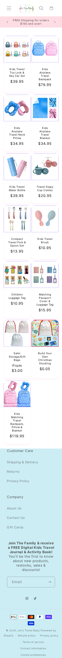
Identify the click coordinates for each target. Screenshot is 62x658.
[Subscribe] (50, 582)
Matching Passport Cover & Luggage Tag (45, 299)
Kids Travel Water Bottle (17, 188)
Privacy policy (49, 635)
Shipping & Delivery (22, 462)
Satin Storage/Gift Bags (17, 357)
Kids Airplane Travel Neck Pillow (17, 133)
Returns (13, 471)
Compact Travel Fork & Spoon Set (17, 242)
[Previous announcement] (7, 22)
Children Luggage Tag (16, 296)
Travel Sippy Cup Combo (45, 188)
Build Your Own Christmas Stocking (45, 358)
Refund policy (27, 635)
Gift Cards (15, 527)
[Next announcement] (55, 22)
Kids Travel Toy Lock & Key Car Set (17, 72)
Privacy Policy (18, 481)
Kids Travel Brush (45, 240)
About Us (14, 508)
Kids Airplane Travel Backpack (45, 74)
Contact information (33, 648)
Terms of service (33, 642)
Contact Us (16, 518)
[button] (9, 8)
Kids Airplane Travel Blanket (45, 133)
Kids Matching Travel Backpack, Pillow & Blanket (17, 422)
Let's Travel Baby (29, 630)
